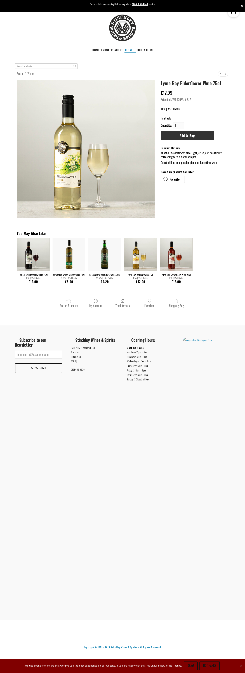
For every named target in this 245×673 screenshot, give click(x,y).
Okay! (190, 665)
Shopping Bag (176, 305)
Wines (30, 74)
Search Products (69, 305)
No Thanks (209, 665)
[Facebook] (100, 637)
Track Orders (122, 305)
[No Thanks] (240, 666)
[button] (173, 179)
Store (20, 74)
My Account (95, 305)
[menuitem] (220, 73)
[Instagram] (145, 637)
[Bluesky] (130, 637)
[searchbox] (46, 66)
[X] (115, 637)
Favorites (149, 305)
